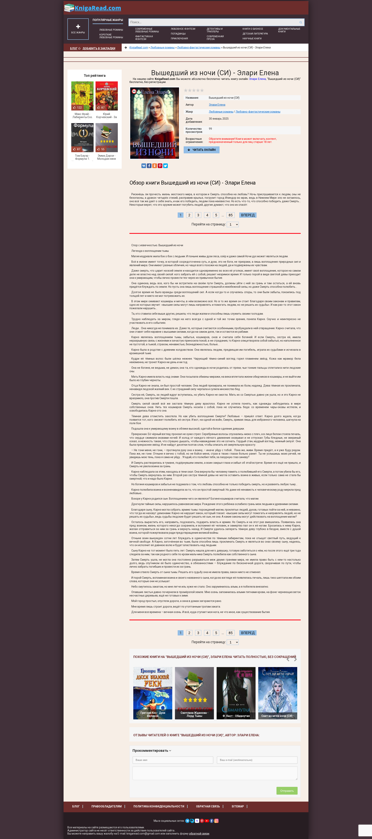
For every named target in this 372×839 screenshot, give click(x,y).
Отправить (287, 790)
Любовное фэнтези (183, 29)
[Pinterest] (160, 165)
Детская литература (255, 33)
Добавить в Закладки (99, 48)
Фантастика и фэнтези (144, 38)
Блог (74, 48)
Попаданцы (178, 33)
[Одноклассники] (154, 165)
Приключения (179, 38)
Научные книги (252, 38)
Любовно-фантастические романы (258, 111)
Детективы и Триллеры (215, 30)
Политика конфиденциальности (158, 806)
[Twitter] (165, 165)
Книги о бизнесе (253, 29)
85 (230, 215)
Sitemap (238, 806)
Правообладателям (106, 806)
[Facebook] (149, 165)
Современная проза (215, 38)
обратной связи (199, 833)
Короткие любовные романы (111, 36)
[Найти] (301, 22)
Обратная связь (208, 806)
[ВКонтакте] (143, 165)
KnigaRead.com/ (93, 8)
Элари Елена (257, 78)
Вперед (248, 215)
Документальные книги (289, 30)
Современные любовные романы (147, 30)
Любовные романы (111, 29)
